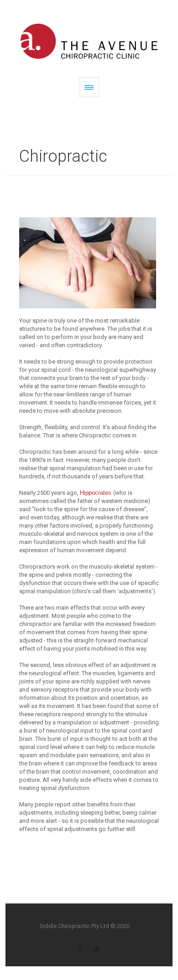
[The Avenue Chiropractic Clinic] (89, 41)
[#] (80, 949)
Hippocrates (96, 492)
